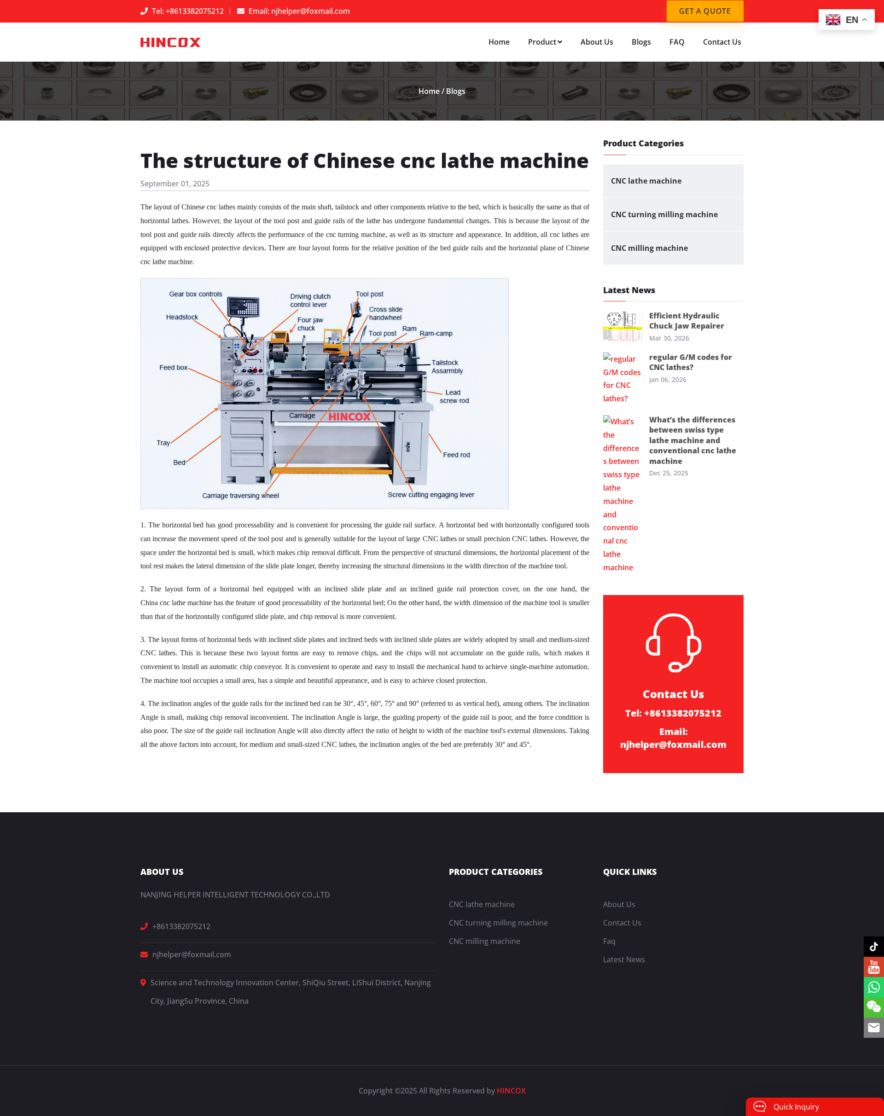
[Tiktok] (874, 947)
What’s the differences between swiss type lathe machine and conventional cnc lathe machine (692, 440)
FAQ (677, 42)
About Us (597, 42)
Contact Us (722, 42)
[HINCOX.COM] (170, 42)
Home (499, 42)
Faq (609, 941)
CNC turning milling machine (664, 214)
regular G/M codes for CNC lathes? (690, 362)
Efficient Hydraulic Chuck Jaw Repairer (686, 321)
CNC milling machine (649, 248)
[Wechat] (874, 1007)
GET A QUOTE (705, 11)
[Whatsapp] (874, 987)
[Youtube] (874, 967)
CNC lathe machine (646, 181)
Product (542, 42)
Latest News (624, 959)
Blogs (641, 42)
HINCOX (511, 1091)
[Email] (874, 1028)
